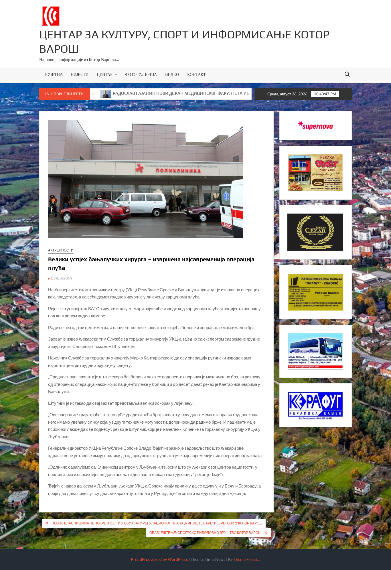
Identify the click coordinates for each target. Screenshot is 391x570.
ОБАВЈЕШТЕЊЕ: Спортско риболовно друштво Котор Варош (205, 532)
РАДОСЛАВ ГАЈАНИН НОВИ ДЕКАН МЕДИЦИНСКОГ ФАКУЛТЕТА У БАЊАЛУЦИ (166, 93)
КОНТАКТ (196, 74)
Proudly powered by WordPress (159, 559)
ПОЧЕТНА (53, 74)
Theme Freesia (246, 559)
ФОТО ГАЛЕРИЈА (141, 74)
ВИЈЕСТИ (79, 74)
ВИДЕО (172, 74)
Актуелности (61, 250)
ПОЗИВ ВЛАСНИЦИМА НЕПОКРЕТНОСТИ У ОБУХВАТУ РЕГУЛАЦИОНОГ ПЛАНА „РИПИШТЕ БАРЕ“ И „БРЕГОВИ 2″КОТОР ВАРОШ (157, 523)
